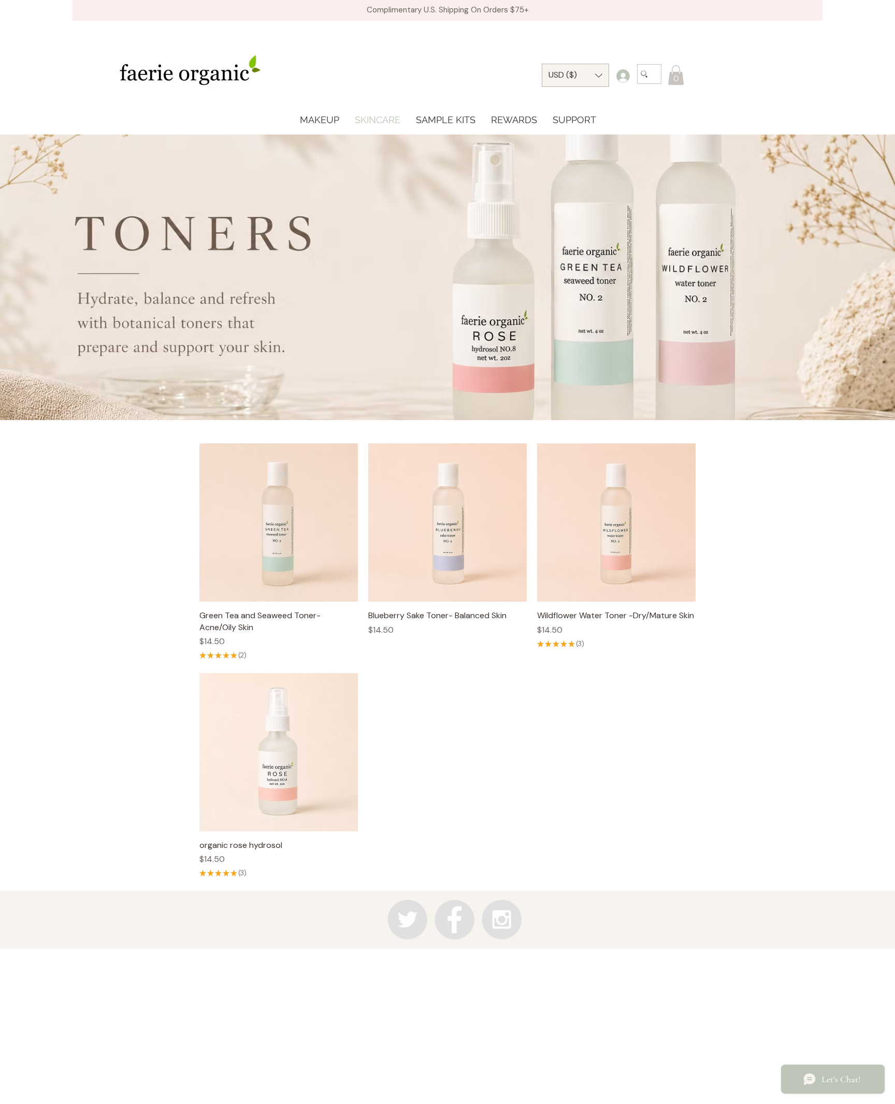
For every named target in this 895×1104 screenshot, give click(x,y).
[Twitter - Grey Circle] (407, 919)
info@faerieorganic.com (446, 965)
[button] (676, 75)
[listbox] (575, 75)
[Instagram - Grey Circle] (502, 919)
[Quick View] (278, 522)
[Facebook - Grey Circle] (454, 919)
